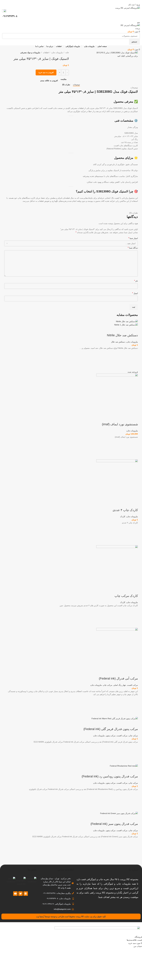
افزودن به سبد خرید (46, 72)
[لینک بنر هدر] (71, 489)
